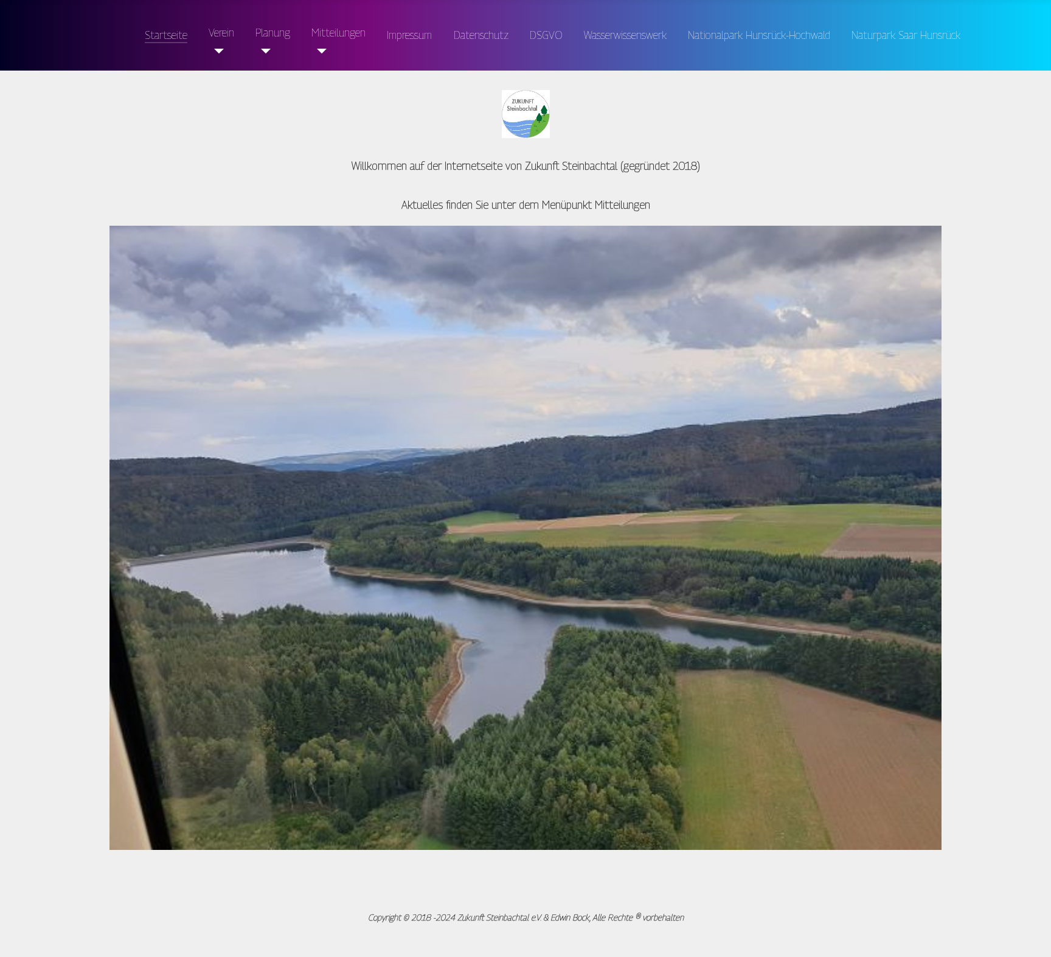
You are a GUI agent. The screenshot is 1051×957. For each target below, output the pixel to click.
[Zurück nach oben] (1018, 922)
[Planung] (263, 51)
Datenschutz (481, 35)
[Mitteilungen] (319, 51)
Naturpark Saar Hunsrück (906, 35)
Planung (272, 32)
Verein (221, 32)
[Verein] (216, 51)
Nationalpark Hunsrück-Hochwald (759, 35)
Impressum (409, 35)
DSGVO (546, 35)
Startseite (166, 35)
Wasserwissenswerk (625, 35)
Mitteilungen (338, 32)
